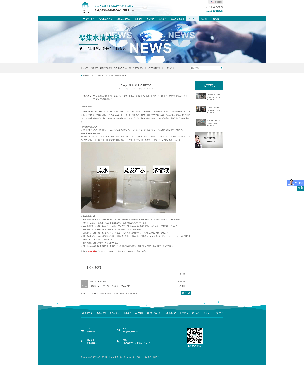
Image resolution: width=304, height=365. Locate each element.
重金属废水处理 (177, 19)
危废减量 (94, 68)
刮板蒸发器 (114, 313)
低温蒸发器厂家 (132, 293)
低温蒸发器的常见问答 (98, 282)
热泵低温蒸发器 (105, 19)
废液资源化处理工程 (155, 68)
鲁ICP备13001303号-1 (127, 357)
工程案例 (162, 19)
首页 (93, 75)
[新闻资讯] (152, 62)
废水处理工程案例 (154, 313)
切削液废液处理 (118, 293)
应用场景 (127, 313)
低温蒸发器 (170, 68)
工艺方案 (150, 19)
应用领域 (138, 19)
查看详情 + (182, 282)
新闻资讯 (192, 19)
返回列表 (186, 293)
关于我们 (204, 19)
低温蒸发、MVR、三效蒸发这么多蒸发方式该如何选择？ (110, 286)
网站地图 (219, 313)
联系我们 (217, 19)
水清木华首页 (88, 19)
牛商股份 (156, 357)
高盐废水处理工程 (139, 68)
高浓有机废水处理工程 (122, 68)
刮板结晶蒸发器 (123, 19)
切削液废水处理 (106, 68)
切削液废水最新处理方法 (117, 75)
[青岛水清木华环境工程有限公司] (85, 12)
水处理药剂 (171, 313)
